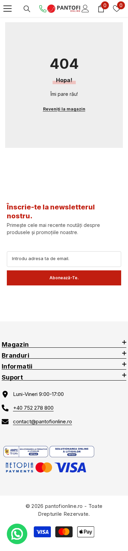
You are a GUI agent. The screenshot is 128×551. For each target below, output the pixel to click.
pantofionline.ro (64, 506)
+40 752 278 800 (33, 408)
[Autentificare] (85, 8)
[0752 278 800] (42, 8)
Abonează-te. (64, 277)
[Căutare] (27, 9)
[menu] (7, 8)
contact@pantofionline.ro (42, 421)
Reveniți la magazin (64, 109)
